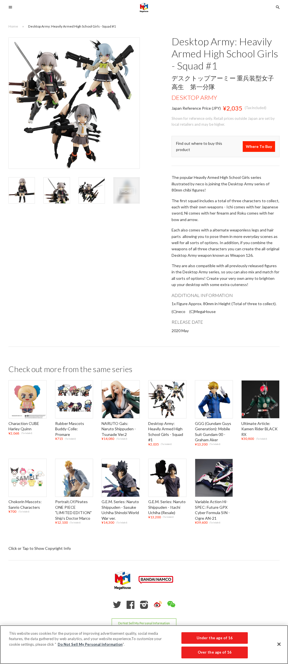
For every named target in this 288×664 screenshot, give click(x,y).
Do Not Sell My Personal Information (144, 623)
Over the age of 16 (214, 652)
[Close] (279, 644)
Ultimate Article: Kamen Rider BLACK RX (259, 429)
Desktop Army (194, 97)
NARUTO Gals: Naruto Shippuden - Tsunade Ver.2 (119, 429)
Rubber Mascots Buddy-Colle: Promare (69, 429)
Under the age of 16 (215, 638)
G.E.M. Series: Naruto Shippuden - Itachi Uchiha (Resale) (167, 507)
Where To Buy (259, 146)
